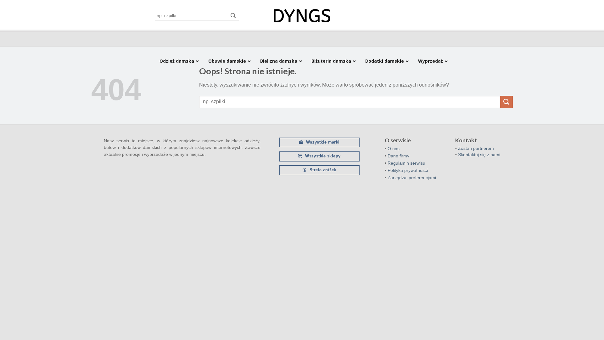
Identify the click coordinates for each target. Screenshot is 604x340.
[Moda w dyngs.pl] (302, 16)
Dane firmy (398, 155)
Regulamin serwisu (406, 163)
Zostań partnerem (476, 148)
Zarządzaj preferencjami (412, 177)
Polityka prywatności (408, 170)
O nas (394, 148)
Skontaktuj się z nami (479, 154)
